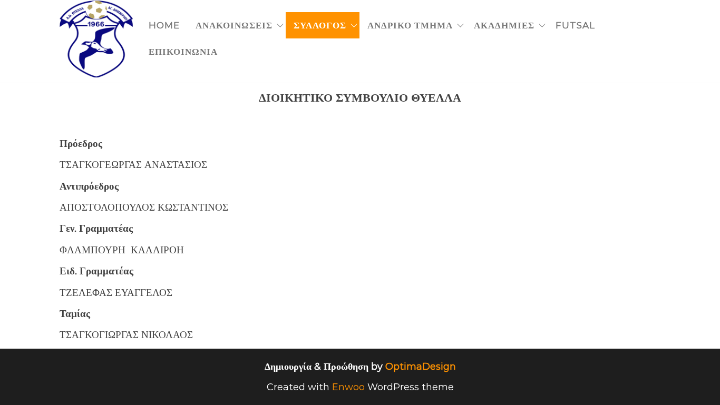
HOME (164, 25)
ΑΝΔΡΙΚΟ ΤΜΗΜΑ (410, 25)
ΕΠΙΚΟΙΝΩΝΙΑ (183, 51)
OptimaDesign (420, 366)
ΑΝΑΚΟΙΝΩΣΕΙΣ (234, 25)
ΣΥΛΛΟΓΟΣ (320, 25)
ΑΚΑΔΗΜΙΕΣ (504, 25)
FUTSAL (575, 25)
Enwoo (348, 387)
